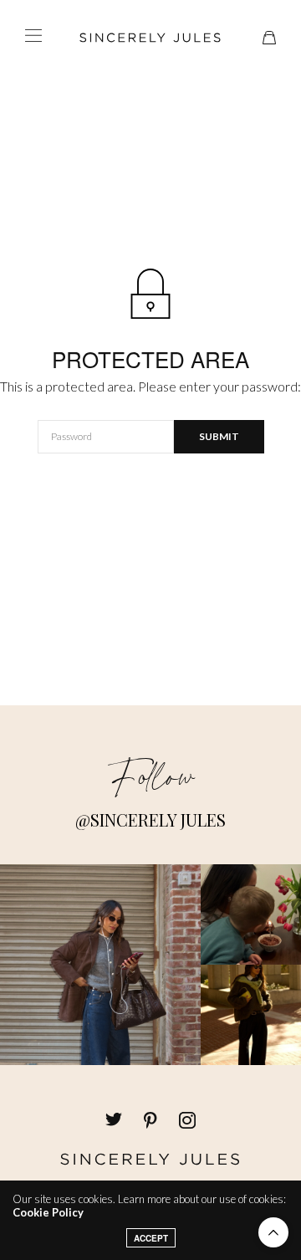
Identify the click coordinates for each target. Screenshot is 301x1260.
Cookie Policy (48, 1212)
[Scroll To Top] (273, 1232)
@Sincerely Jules (150, 819)
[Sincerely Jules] (150, 38)
